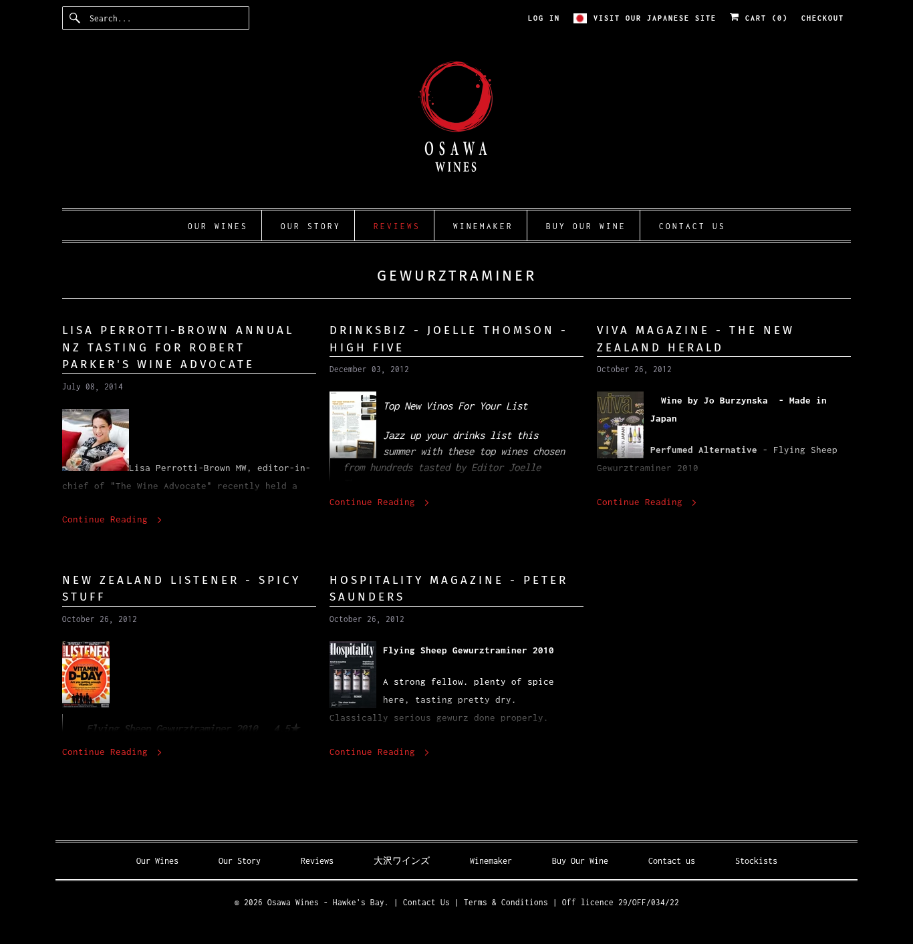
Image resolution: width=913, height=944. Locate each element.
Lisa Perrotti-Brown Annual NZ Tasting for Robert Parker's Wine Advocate (178, 347)
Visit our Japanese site (655, 18)
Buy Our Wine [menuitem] (586, 226)
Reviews (317, 861)
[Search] (75, 18)
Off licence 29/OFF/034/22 (620, 902)
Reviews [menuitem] (397, 226)
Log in (544, 18)
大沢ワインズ (402, 861)
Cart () (764, 18)
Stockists (756, 861)
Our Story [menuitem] (311, 226)
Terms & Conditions (506, 902)
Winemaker (491, 861)
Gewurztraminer (457, 276)
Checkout (822, 18)
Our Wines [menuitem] (218, 226)
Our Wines (157, 861)
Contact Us (426, 902)
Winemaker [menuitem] (483, 226)
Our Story (240, 861)
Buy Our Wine (580, 861)
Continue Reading (107, 519)
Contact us (671, 861)
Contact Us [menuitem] (692, 226)
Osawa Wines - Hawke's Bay (325, 902)
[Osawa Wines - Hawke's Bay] (456, 125)
